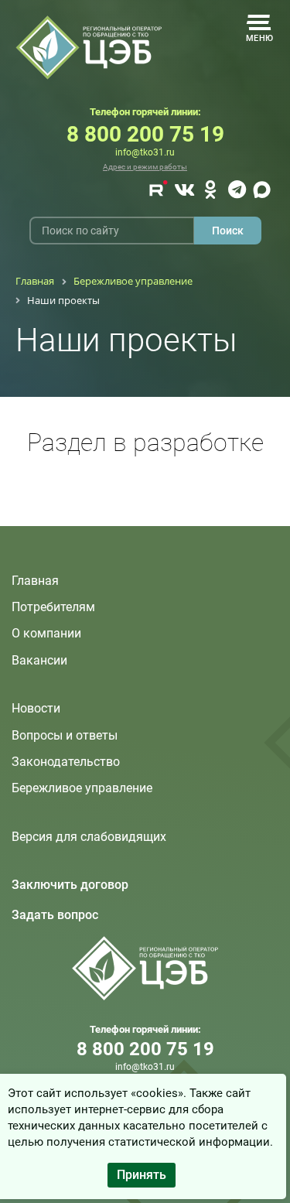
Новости (36, 708)
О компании (46, 633)
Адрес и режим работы (145, 166)
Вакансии (39, 660)
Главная (35, 580)
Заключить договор (70, 884)
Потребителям (53, 607)
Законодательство (66, 761)
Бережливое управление (82, 788)
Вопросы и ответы (65, 735)
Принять (141, 1174)
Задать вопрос (55, 914)
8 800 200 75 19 (145, 134)
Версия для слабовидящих (89, 836)
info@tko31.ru (145, 152)
